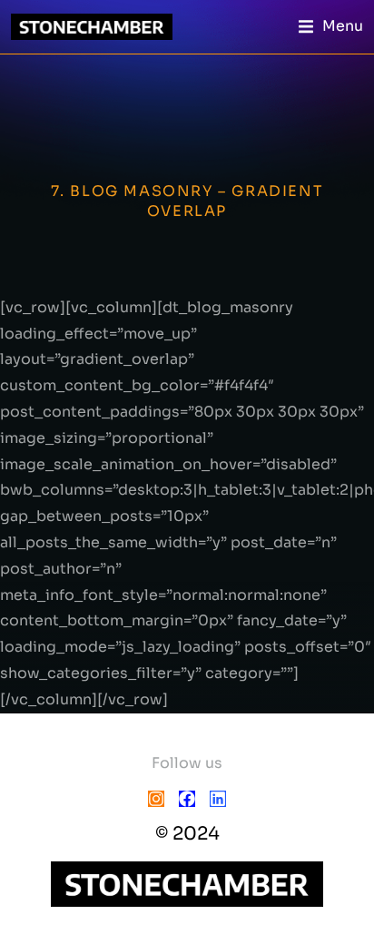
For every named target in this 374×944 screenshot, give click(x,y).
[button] (331, 27)
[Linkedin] (218, 799)
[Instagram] (156, 799)
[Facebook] (187, 799)
